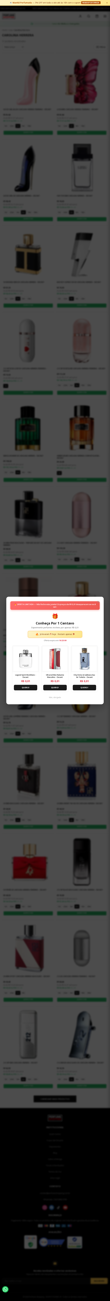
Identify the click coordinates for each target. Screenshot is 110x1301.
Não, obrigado (55, 697)
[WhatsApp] (5, 1289)
